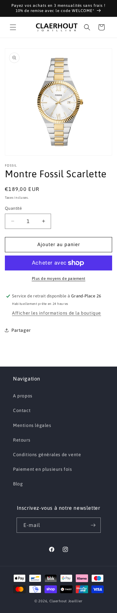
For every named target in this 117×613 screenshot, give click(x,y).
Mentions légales (32, 425)
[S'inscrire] (93, 525)
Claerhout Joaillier (66, 601)
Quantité (13, 208)
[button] (13, 27)
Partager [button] (21, 330)
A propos (22, 395)
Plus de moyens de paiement (58, 278)
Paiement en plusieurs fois (42, 469)
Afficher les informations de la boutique (56, 313)
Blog (18, 483)
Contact (22, 410)
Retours (21, 440)
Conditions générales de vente (47, 454)
